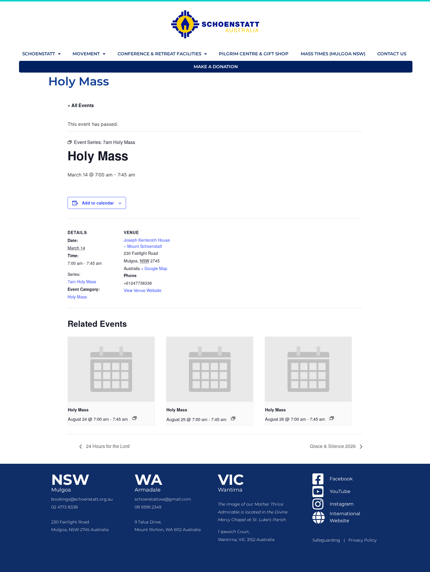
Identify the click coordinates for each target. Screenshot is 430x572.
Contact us (391, 53)
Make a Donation (216, 66)
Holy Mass (77, 297)
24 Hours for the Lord (107, 446)
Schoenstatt (38, 53)
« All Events (81, 105)
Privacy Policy (362, 540)
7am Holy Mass (82, 281)
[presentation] (111, 369)
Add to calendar (98, 203)
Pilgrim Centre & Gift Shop (253, 53)
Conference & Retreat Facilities (159, 53)
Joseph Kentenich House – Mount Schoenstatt (147, 243)
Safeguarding (328, 540)
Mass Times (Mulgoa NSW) (333, 53)
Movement (86, 53)
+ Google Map (154, 268)
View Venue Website (142, 290)
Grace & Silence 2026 (333, 446)
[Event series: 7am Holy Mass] (135, 418)
